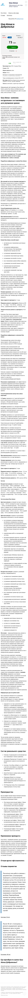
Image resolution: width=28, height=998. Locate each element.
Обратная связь (4, 995)
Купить (14, 47)
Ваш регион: (16, 18)
